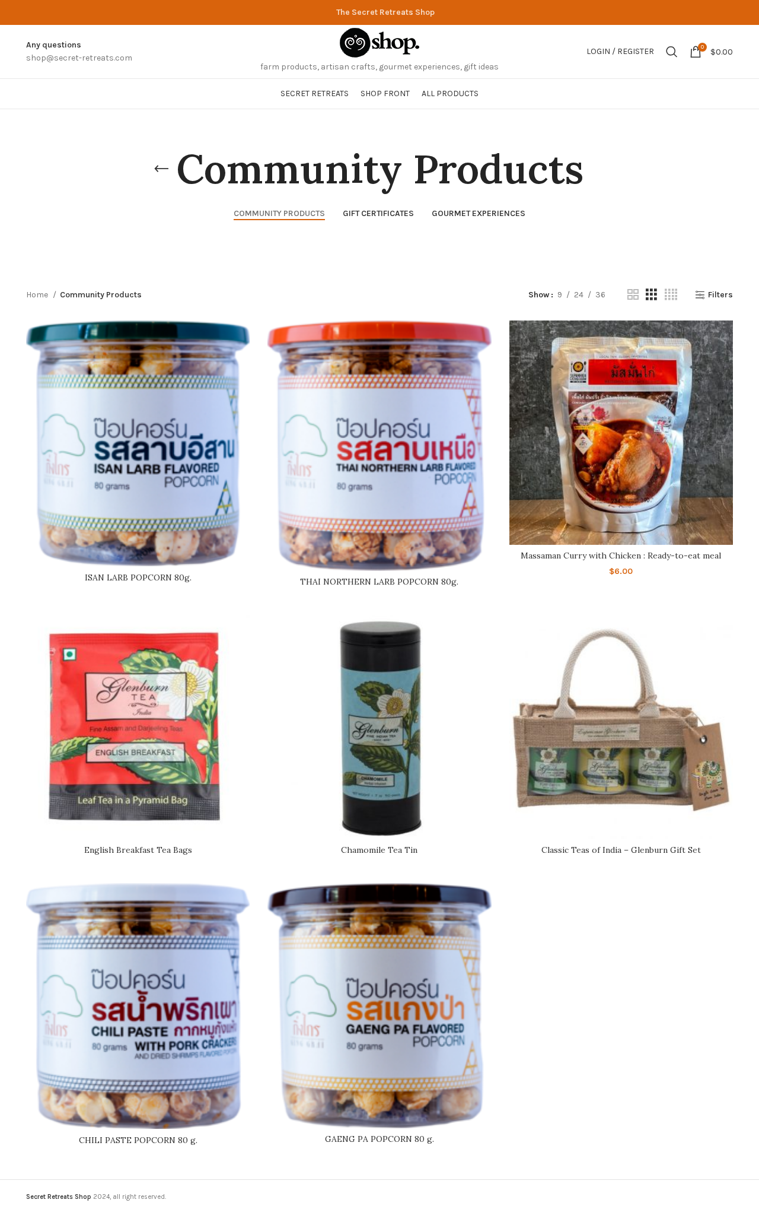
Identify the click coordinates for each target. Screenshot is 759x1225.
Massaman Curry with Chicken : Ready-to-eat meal (621, 555)
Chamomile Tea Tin (379, 850)
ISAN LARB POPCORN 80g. (138, 577)
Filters (720, 295)
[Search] (672, 52)
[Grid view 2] (633, 295)
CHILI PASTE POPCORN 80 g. (138, 1140)
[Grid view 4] (671, 295)
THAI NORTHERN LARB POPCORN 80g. (379, 581)
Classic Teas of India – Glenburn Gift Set (621, 850)
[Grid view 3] (651, 295)
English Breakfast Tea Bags (138, 850)
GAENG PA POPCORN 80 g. (379, 1139)
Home (38, 295)
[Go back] (161, 169)
